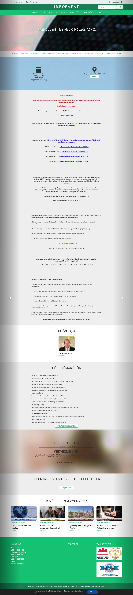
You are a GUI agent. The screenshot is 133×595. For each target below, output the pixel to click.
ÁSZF (103, 586)
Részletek (38, 593)
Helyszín (24, 53)
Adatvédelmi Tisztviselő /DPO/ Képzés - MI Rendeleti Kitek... (80, 526)
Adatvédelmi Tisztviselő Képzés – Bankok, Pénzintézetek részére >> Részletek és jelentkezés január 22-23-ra (73, 141)
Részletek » (43, 530)
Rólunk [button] (98, 12)
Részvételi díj (63, 53)
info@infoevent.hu (33, 2)
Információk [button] (87, 12)
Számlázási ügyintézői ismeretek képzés (48, 526)
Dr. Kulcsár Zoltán (66, 353)
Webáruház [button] (74, 12)
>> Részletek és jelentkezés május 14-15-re (73, 161)
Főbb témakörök (48, 53)
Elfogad (92, 592)
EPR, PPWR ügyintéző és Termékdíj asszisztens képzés (23, 526)
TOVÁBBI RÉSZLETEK (67, 426)
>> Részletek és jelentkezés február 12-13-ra (74, 147)
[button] (10, 297)
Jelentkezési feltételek (94, 53)
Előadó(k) (34, 53)
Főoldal (35, 12)
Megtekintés (66, 487)
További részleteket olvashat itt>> (66, 243)
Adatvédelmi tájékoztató (92, 586)
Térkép (94, 76)
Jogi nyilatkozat (79, 586)
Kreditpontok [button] (61, 12)
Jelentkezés (76, 53)
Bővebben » (62, 355)
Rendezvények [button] (47, 12)
